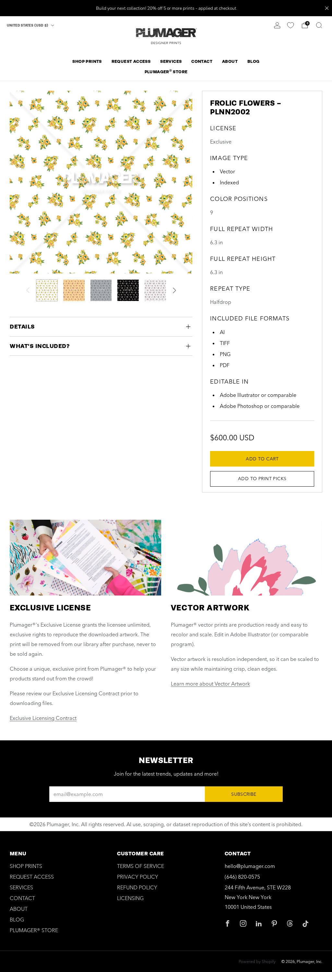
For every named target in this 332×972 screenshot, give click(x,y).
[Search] (319, 25)
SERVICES (171, 61)
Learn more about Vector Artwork (210, 683)
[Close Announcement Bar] (327, 8)
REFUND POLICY (137, 887)
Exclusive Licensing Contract (43, 718)
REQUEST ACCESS (131, 61)
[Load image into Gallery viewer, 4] (128, 290)
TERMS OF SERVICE (140, 866)
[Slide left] (28, 290)
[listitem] (166, 8)
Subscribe (243, 794)
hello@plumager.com (250, 866)
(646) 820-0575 (242, 877)
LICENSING (130, 898)
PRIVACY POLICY (137, 877)
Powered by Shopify (257, 961)
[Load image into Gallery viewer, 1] (47, 290)
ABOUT (230, 61)
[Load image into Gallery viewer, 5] (155, 290)
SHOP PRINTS (86, 61)
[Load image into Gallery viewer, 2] (74, 290)
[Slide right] (174, 290)
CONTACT (201, 61)
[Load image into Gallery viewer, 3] (101, 290)
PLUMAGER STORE (166, 71)
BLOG (253, 61)
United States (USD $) (28, 25)
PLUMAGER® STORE (34, 930)
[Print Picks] (290, 25)
